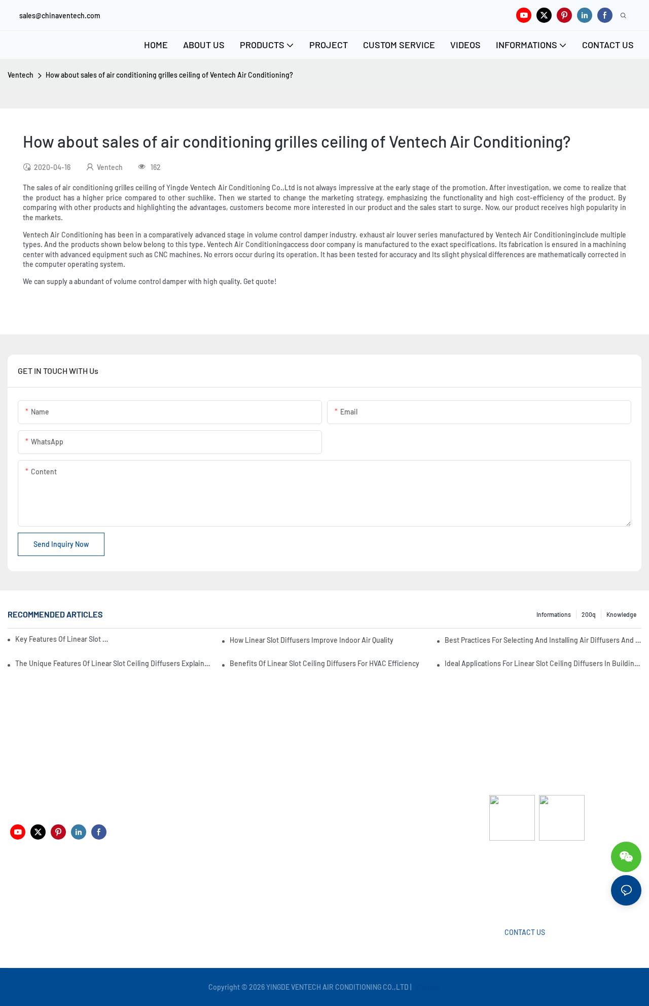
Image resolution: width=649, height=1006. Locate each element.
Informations (553, 614)
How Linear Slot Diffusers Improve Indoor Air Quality (311, 640)
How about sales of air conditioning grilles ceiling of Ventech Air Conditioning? (169, 75)
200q (589, 614)
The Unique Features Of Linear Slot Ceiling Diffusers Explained (113, 663)
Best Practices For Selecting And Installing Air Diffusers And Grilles (543, 640)
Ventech (20, 75)
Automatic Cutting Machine (532, 880)
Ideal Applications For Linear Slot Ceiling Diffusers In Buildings (543, 663)
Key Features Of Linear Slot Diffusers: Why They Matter (62, 639)
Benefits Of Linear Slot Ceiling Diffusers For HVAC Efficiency (324, 663)
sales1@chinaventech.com (335, 888)
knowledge (621, 614)
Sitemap (427, 987)
